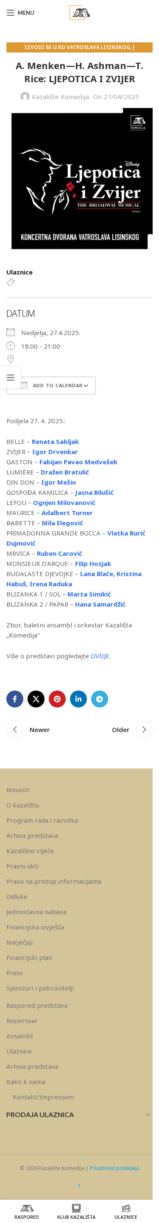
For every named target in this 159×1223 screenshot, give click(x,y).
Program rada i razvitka (42, 820)
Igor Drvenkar (55, 451)
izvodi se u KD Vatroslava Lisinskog (77, 47)
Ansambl (19, 1036)
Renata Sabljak (56, 441)
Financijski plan (29, 957)
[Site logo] (79, 12)
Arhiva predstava (32, 835)
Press (14, 972)
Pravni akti (22, 866)
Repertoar (22, 1020)
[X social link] (36, 699)
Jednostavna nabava (36, 911)
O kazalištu (22, 805)
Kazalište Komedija (60, 96)
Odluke (17, 896)
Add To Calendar (57, 385)
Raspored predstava (36, 1005)
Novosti (18, 789)
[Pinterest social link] (57, 699)
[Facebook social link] (14, 699)
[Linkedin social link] (78, 699)
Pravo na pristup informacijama (53, 881)
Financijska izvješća (35, 927)
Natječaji (19, 942)
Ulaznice (19, 1051)
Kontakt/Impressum (43, 1097)
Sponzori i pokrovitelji (40, 988)
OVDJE (100, 656)
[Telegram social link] (99, 699)
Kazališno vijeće (30, 850)
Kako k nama (25, 1081)
